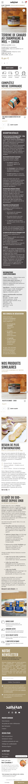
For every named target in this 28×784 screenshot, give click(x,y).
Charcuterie (7, 5)
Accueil (2, 5)
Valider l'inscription (14, 682)
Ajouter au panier (10, 68)
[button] (23, 10)
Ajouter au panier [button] (14, 124)
